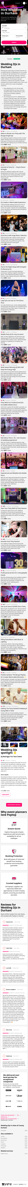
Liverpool (3, 1144)
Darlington (3, 1130)
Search (18, 3)
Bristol (2, 1142)
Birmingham (4, 1138)
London (3, 1136)
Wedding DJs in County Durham (9, 1118)
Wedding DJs (4, 1117)
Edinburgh (3, 1146)
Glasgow (3, 1147)
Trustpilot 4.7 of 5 (19, 1184)
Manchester (4, 1140)
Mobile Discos (4, 1153)
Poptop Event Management (7, 1115)
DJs (18, 1115)
